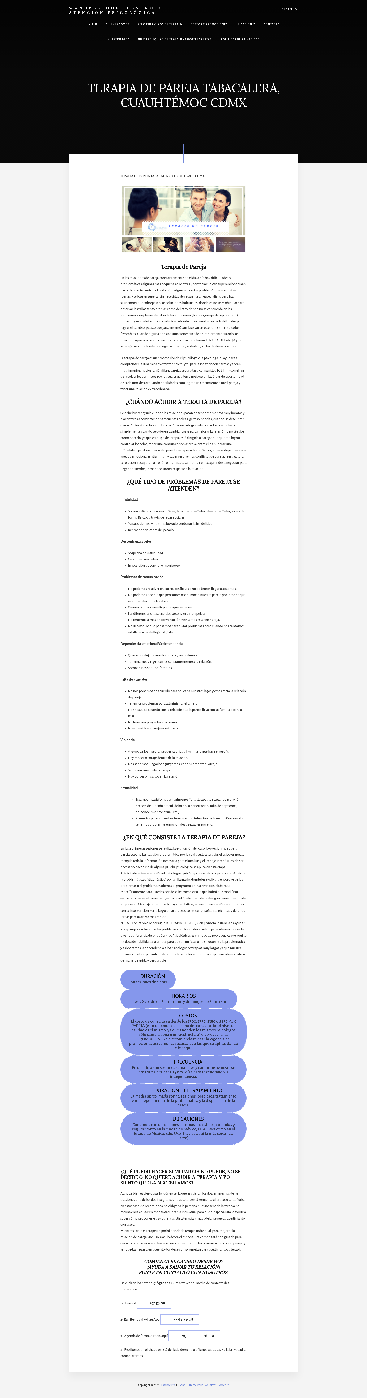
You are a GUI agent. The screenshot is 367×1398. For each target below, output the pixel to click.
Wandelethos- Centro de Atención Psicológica (117, 10)
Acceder (224, 1385)
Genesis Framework (191, 1385)
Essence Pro (168, 1385)
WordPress (211, 1385)
